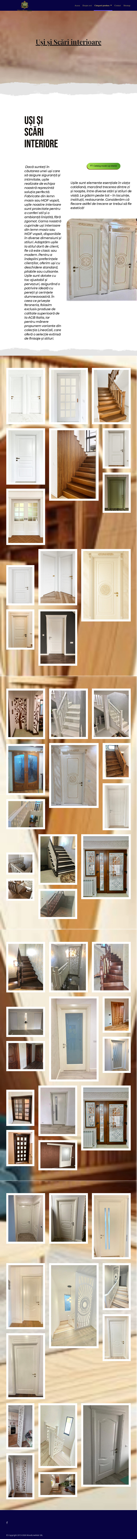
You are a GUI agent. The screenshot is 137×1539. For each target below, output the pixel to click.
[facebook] (7, 1522)
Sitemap (126, 5)
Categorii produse (102, 5)
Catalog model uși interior (105, 166)
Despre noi (87, 5)
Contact (117, 5)
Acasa (77, 5)
